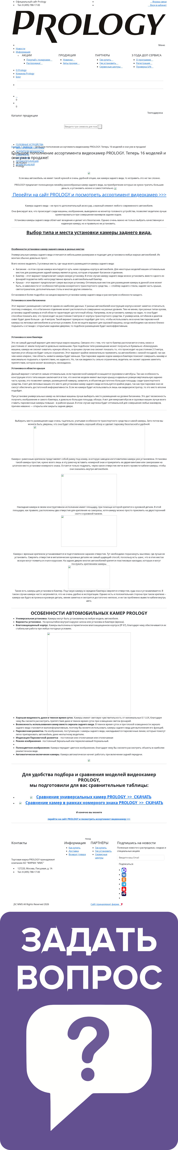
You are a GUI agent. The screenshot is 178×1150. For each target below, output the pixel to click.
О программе (143, 59)
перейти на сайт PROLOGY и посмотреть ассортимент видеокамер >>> (89, 819)
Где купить (106, 59)
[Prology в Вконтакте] (124, 874)
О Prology (21, 70)
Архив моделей (25, 164)
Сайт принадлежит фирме (105, 904)
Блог (18, 76)
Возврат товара (77, 854)
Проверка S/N (144, 66)
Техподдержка (155, 112)
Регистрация (143, 63)
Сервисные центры (110, 66)
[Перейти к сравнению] (17, 96)
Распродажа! (33, 63)
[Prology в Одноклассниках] (124, 879)
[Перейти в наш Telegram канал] (124, 884)
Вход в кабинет (158, 5)
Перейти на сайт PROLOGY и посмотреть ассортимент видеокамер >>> (89, 195)
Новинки (68, 59)
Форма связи (159, 1)
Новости (20, 48)
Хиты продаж (70, 63)
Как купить (75, 847)
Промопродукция (27, 161)
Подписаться (126, 864)
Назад (88, 838)
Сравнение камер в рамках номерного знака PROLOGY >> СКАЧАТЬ (94, 802)
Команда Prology (25, 73)
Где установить (108, 63)
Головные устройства (29, 144)
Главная (15, 146)
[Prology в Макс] (124, 869)
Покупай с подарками (38, 59)
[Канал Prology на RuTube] (124, 893)
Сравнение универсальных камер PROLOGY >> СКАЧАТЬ (93, 796)
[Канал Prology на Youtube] (124, 888)
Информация (23, 51)
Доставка (74, 851)
